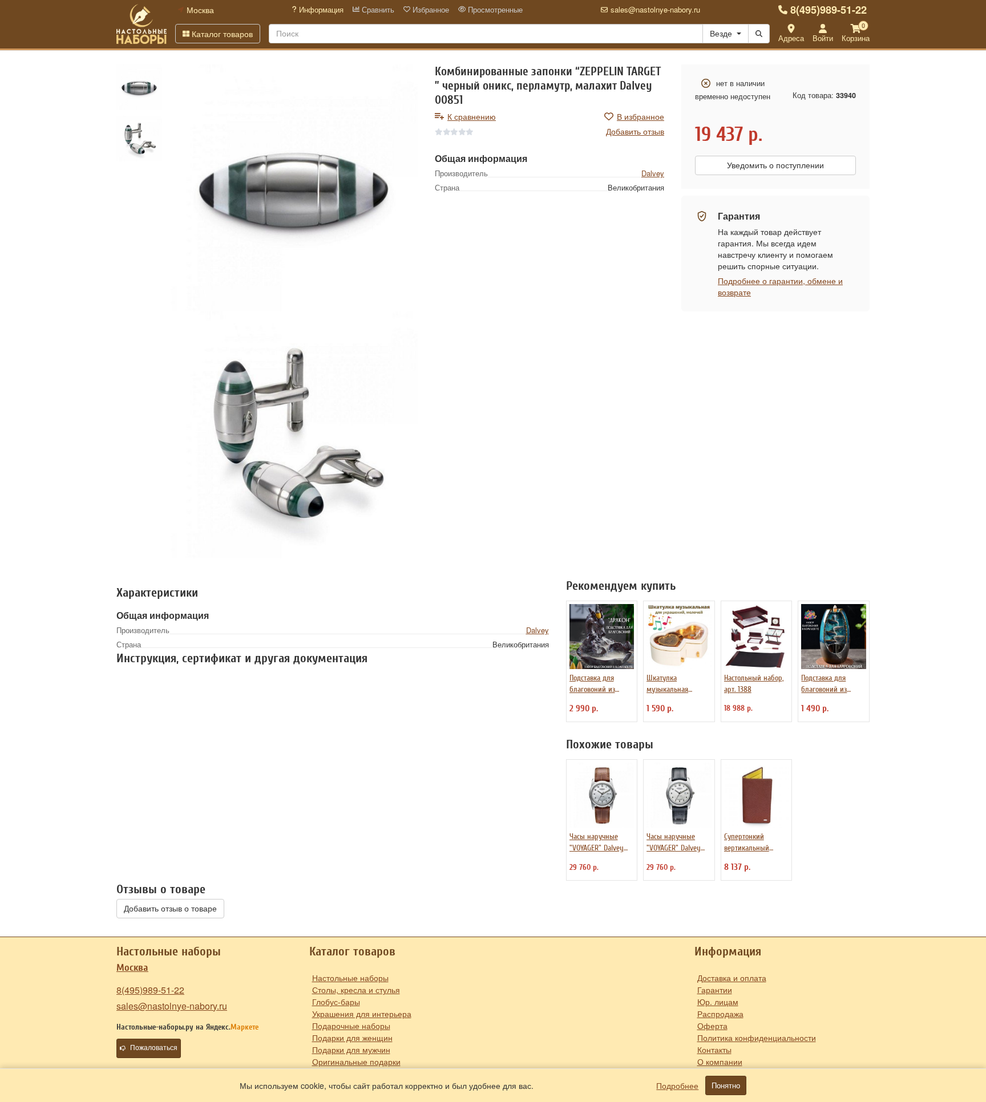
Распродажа (720, 1013)
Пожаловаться (153, 1048)
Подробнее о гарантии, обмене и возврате (780, 286)
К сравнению (471, 116)
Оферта (712, 1025)
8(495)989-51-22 (828, 9)
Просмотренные (494, 10)
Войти (823, 38)
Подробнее (677, 1085)
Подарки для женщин (352, 1037)
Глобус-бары (336, 1001)
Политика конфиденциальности (756, 1037)
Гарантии (714, 989)
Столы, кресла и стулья (356, 989)
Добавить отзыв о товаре (170, 908)
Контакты (714, 1049)
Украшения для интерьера (361, 1013)
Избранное (429, 10)
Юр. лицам (717, 1001)
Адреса (791, 38)
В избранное (640, 116)
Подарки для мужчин (351, 1049)
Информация (320, 10)
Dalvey (652, 173)
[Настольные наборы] (141, 24)
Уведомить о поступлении (775, 165)
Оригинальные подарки (356, 1061)
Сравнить (376, 10)
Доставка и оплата (731, 977)
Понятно (726, 1085)
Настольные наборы (350, 977)
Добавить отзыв (635, 131)
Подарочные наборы (351, 1025)
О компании (719, 1061)
